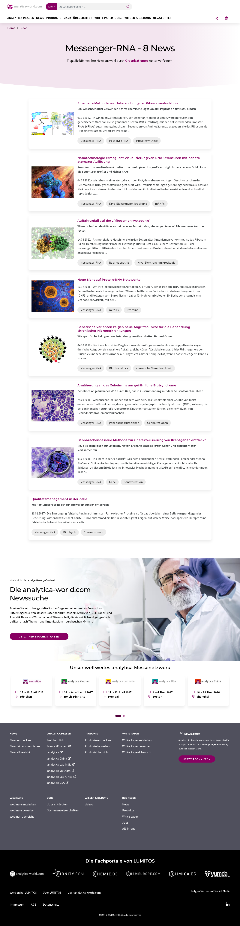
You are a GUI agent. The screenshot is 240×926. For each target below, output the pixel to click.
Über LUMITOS (52, 892)
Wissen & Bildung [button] (137, 18)
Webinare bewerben (22, 810)
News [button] (40, 18)
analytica (53, 752)
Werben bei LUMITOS (23, 892)
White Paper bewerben (136, 746)
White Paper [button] (103, 18)
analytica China (57, 758)
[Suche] (128, 7)
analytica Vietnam (59, 770)
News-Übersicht (20, 752)
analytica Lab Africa (60, 776)
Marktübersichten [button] (78, 18)
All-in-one (128, 828)
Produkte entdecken (98, 740)
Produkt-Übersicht (97, 752)
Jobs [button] (118, 18)
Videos (89, 804)
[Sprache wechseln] (226, 18)
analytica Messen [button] (20, 18)
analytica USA (56, 782)
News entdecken (20, 740)
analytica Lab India (59, 764)
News (125, 804)
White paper (130, 816)
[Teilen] (216, 18)
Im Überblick (55, 740)
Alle (50, 6)
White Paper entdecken (137, 740)
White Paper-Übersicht (137, 752)
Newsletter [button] (162, 18)
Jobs (125, 822)
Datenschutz (51, 904)
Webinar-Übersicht (22, 816)
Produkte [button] (54, 18)
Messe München (57, 746)
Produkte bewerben (97, 746)
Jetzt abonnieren (196, 759)
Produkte (128, 810)
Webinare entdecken (23, 804)
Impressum (17, 904)
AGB (33, 904)
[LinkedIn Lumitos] (227, 904)
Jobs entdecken (57, 804)
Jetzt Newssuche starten (39, 636)
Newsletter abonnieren (25, 746)
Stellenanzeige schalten (63, 810)
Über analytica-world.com (84, 892)
